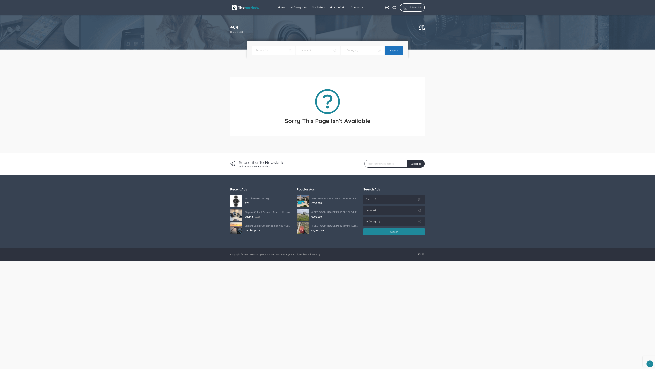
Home (281, 7)
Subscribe (416, 163)
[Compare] (394, 7)
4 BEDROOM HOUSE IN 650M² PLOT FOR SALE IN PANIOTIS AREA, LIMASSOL (334, 212)
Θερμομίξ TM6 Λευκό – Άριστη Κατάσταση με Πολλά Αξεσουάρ (268, 212)
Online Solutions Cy (310, 254)
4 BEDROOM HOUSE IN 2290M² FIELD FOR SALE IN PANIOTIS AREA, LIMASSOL (334, 225)
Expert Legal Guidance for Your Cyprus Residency (268, 225)
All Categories (298, 7)
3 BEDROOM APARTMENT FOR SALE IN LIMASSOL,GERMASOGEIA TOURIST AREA (334, 198)
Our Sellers (318, 7)
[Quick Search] (422, 28)
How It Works (338, 7)
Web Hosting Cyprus (286, 254)
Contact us (357, 7)
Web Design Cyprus (260, 254)
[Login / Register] (387, 7)
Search (394, 50)
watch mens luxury (257, 198)
